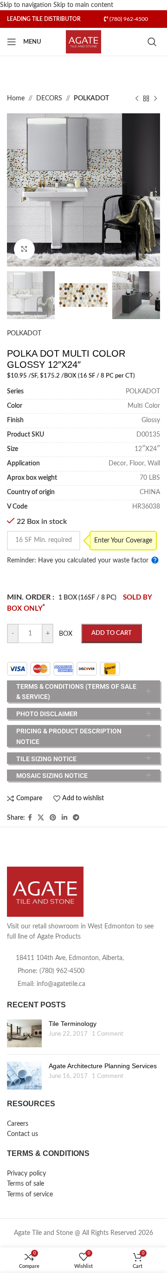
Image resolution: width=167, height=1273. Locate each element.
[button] (16, 190)
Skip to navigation (26, 5)
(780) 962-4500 (128, 19)
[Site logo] (84, 42)
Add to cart (111, 633)
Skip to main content (83, 5)
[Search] (154, 42)
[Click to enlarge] (24, 249)
